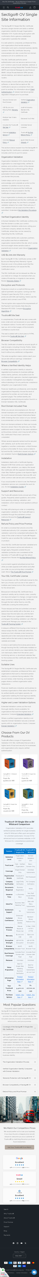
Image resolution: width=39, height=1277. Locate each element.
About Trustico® (9, 1218)
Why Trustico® (9, 1213)
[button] (4, 7)
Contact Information (21, 1272)
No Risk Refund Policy (28, 557)
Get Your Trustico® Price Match (19, 1147)
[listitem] (19, 1041)
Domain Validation (8, 726)
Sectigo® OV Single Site (10, 804)
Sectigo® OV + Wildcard (10, 774)
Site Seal (5, 127)
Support (6, 1226)
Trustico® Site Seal (17, 336)
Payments (7, 1235)
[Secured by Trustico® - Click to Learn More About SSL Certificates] (4, 1272)
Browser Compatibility (9, 361)
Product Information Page (20, 979)
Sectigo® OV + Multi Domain (27, 805)
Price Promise (8, 1222)
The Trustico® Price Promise (21, 572)
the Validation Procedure (27, 210)
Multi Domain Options (25, 454)
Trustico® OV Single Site (28, 774)
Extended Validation (24, 714)
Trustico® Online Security (16, 1270)
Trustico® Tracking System (11, 624)
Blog (5, 1231)
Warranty (15, 110)
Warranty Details (13, 281)
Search (6, 1209)
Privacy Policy (30, 1270)
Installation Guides (17, 487)
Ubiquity (24, 142)
